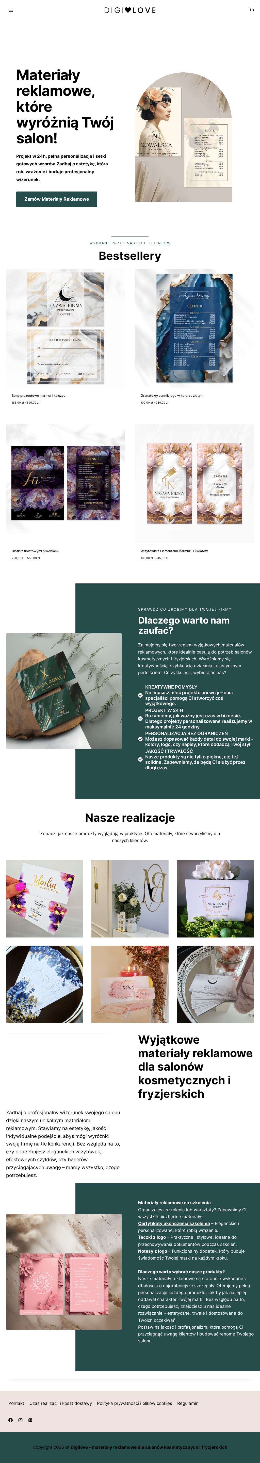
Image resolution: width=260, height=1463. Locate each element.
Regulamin (188, 1403)
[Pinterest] (30, 1420)
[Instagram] (20, 1420)
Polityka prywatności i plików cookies (134, 1403)
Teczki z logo (152, 1237)
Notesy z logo (152, 1251)
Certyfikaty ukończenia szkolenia (174, 1223)
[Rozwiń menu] (10, 10)
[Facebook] (10, 1420)
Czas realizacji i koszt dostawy (60, 1403)
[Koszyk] (251, 10)
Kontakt (16, 1403)
